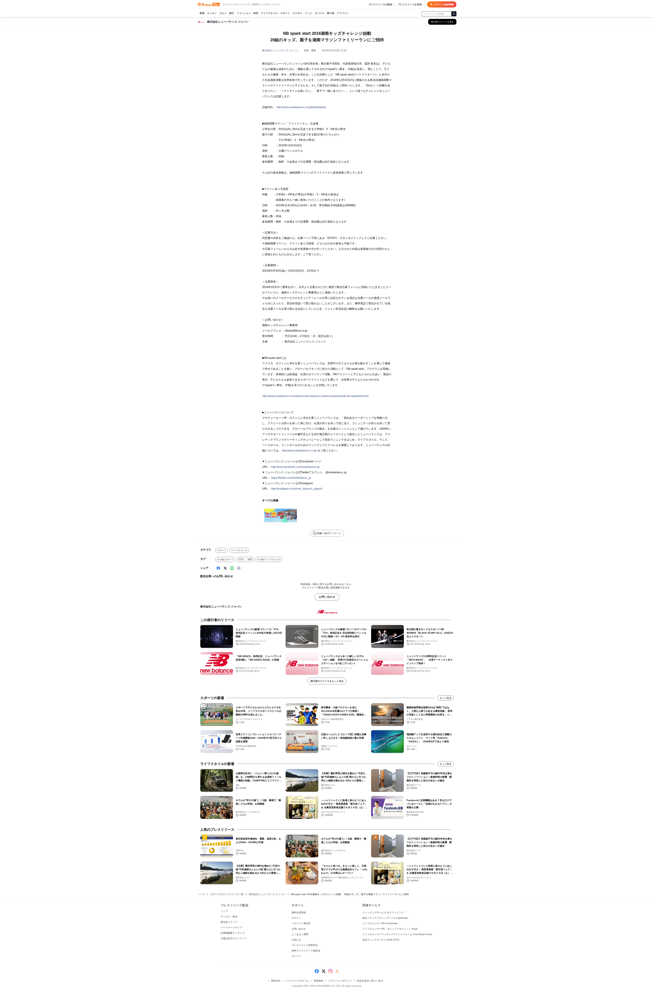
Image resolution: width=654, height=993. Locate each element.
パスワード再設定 (301, 923)
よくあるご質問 (300, 934)
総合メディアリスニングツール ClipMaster (385, 918)
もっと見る (445, 698)
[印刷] (238, 568)
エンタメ (212, 13)
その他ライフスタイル (269, 559)
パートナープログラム (297, 980)
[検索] (453, 13)
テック (308, 13)
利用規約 (318, 980)
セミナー (296, 956)
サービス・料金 (229, 916)
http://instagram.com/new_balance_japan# (296, 488)
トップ (201, 894)
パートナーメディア (231, 927)
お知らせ (296, 939)
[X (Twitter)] (225, 568)
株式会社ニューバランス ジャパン (280, 50)
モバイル (319, 13)
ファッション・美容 (247, 13)
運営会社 (276, 980)
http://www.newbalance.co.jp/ (299, 450)
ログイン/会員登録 (444, 4)
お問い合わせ (327, 596)
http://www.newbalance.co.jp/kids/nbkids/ (301, 107)
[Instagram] (330, 971)
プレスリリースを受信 (410, 4)
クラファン (343, 13)
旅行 (231, 13)
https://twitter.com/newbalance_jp (291, 477)
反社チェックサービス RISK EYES (380, 939)
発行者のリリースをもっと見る (327, 681)
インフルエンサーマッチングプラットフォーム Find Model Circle (397, 934)
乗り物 (330, 13)
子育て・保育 (245, 559)
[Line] (232, 568)
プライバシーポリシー (340, 980)
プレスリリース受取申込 (305, 945)
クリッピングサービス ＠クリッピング (383, 912)
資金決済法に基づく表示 (370, 980)
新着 (202, 13)
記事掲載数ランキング (233, 933)
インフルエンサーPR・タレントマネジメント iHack (390, 928)
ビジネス (297, 13)
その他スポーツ (225, 559)
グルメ (223, 13)
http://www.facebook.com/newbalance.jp (295, 466)
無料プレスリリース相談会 (306, 950)
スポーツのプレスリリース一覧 (227, 894)
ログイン (296, 918)
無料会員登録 (299, 912)
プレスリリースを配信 (380, 4)
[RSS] (337, 971)
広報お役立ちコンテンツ (234, 938)
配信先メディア (229, 922)
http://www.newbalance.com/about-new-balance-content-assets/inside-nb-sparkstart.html (315, 396)
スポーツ (285, 13)
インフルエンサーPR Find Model (380, 923)
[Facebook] (218, 568)
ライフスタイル (269, 13)
